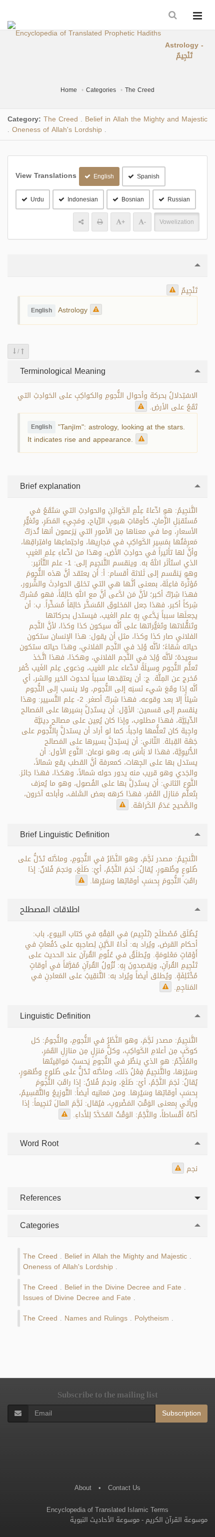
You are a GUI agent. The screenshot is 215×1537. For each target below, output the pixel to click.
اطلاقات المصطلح (49, 909)
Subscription (181, 1413)
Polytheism (151, 1318)
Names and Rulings (96, 1318)
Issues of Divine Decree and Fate (77, 1298)
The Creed (139, 89)
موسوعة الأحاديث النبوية (105, 1520)
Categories (101, 89)
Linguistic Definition (54, 1016)
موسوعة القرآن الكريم (177, 1520)
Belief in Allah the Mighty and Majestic (146, 119)
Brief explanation (49, 486)
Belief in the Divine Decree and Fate (123, 1287)
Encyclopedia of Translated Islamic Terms (107, 1510)
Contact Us (124, 1488)
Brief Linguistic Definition (64, 834)
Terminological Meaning (62, 371)
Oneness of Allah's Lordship (57, 129)
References (39, 1198)
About (83, 1488)
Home (68, 89)
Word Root (38, 1143)
